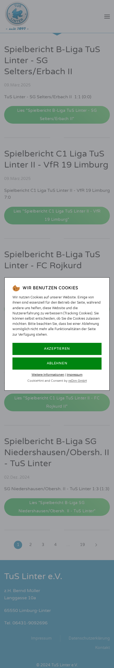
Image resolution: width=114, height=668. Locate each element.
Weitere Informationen (48, 375)
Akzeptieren (57, 349)
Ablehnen (57, 363)
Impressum (74, 375)
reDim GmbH (77, 381)
